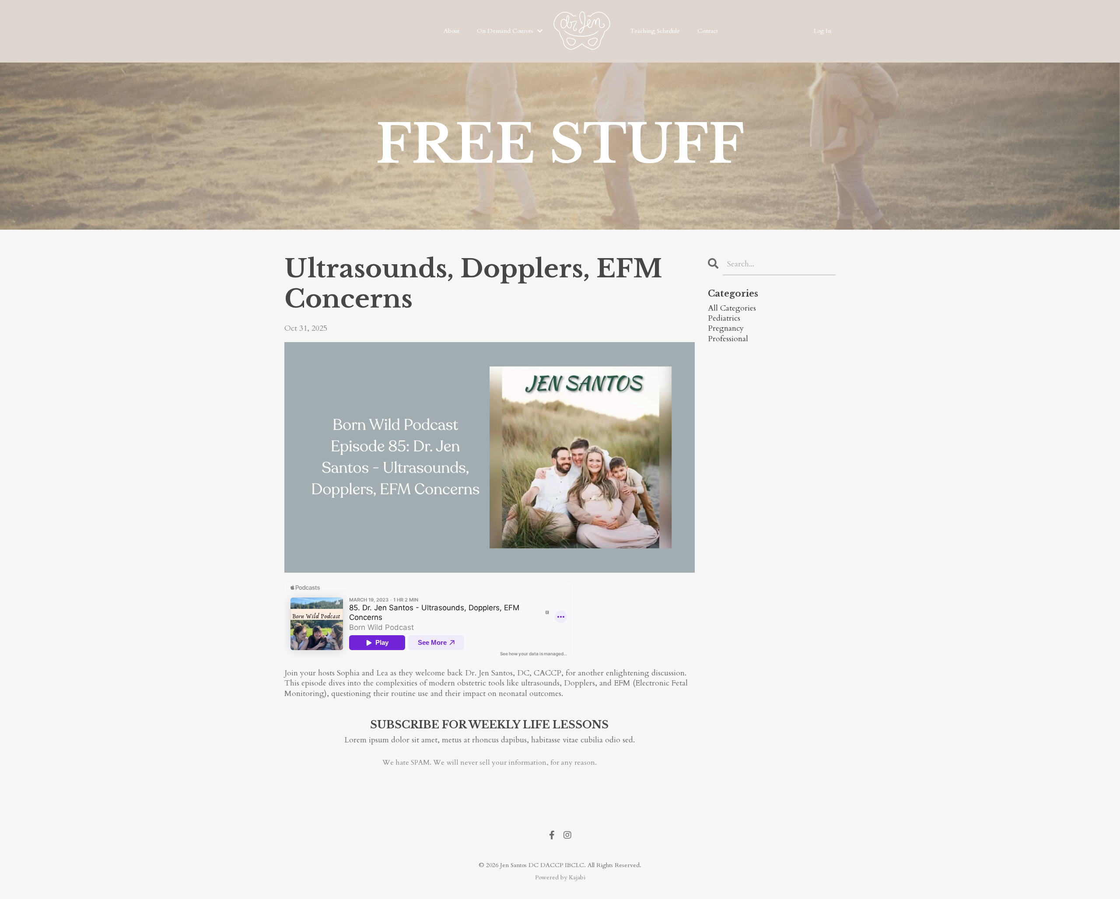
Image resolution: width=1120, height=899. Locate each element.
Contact (707, 31)
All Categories (732, 308)
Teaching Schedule (655, 31)
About (451, 31)
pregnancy (726, 328)
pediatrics (724, 318)
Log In (822, 31)
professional (728, 339)
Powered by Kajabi (560, 877)
